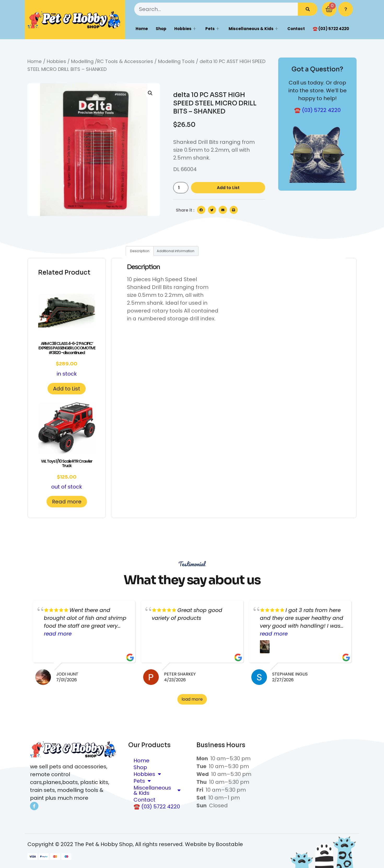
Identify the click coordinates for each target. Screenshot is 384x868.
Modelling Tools (176, 61)
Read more (67, 501)
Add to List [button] (66, 388)
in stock (66, 359)
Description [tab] (139, 250)
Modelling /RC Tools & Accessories (112, 61)
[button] (150, 93)
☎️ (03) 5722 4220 (331, 28)
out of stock (66, 474)
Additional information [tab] (175, 250)
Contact (296, 28)
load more (192, 699)
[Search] (307, 9)
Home (142, 28)
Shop (161, 28)
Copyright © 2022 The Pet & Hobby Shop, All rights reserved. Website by (121, 844)
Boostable (229, 844)
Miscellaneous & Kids (251, 28)
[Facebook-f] (34, 806)
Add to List (228, 188)
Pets (210, 28)
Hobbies (182, 28)
